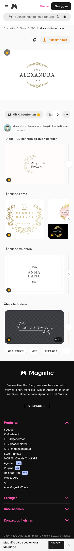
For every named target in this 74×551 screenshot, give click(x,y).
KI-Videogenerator (15, 444)
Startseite (9, 28)
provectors (19, 130)
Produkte (11, 422)
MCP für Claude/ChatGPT (20, 458)
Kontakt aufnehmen (18, 520)
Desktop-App (15, 473)
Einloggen (61, 6)
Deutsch (37, 405)
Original (25, 53)
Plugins (12, 468)
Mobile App (11, 477)
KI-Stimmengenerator (17, 449)
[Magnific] (37, 374)
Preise (44, 6)
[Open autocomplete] (8, 16)
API (6, 482)
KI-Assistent (11, 434)
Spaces (8, 429)
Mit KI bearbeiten (22, 115)
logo (34, 350)
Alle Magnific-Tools (16, 487)
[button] (37, 406)
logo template (16, 350)
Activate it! (56, 544)
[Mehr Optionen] (24, 40)
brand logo (51, 350)
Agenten (12, 463)
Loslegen (10, 498)
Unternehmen (14, 509)
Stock (23, 28)
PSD (33, 28)
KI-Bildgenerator (14, 439)
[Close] (69, 544)
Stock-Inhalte (12, 453)
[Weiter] (57, 114)
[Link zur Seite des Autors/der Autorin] (7, 128)
